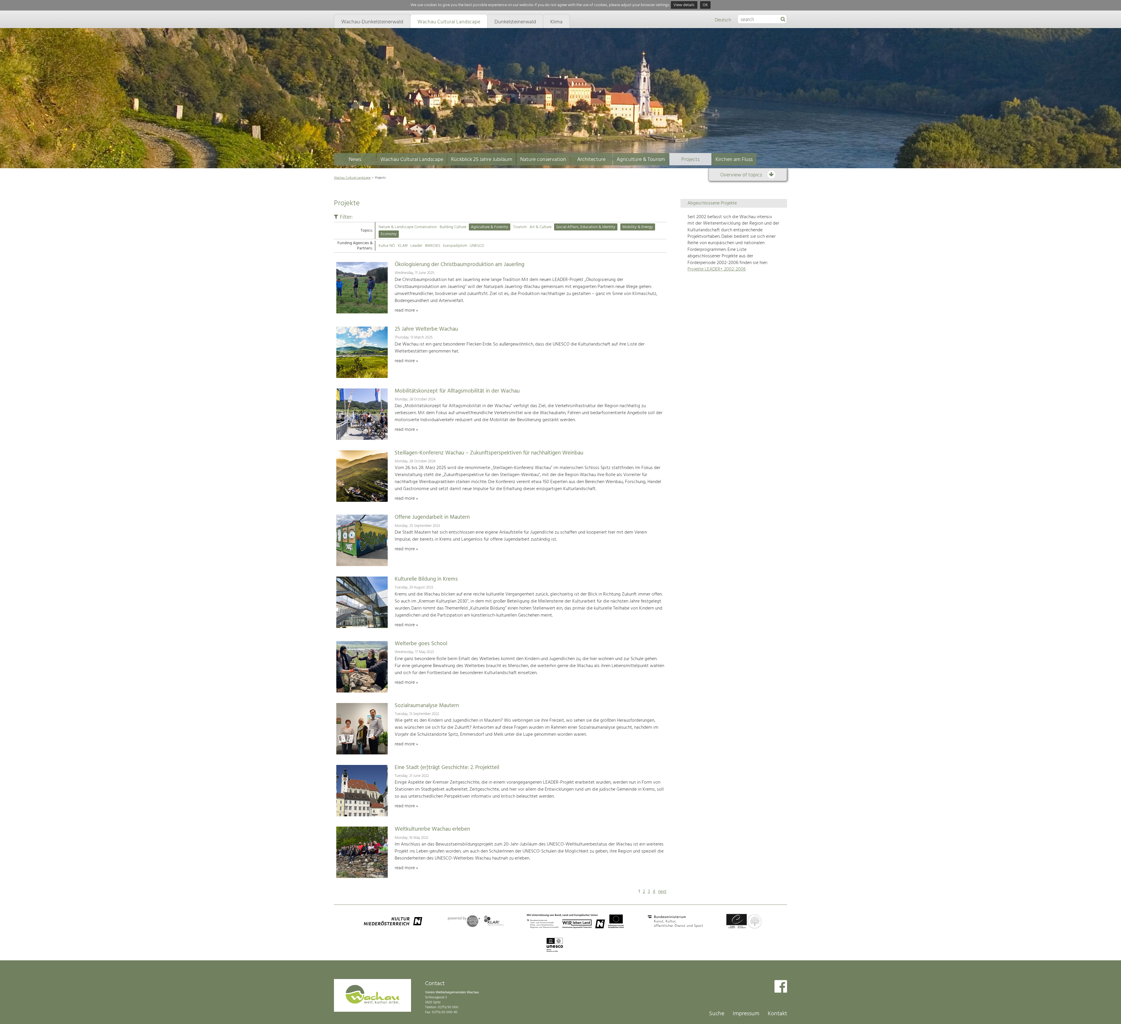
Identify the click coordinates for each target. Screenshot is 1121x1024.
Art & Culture (540, 227)
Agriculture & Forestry (489, 227)
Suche (716, 1013)
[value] (783, 19)
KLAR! (403, 245)
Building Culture (453, 227)
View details (683, 5)
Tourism (520, 227)
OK (705, 5)
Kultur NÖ (387, 245)
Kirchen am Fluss (734, 159)
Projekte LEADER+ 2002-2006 (716, 269)
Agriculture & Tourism (641, 159)
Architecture (591, 159)
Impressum (746, 1013)
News (355, 159)
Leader (416, 245)
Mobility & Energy (637, 227)
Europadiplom (455, 245)
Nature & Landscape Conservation (408, 227)
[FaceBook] (780, 987)
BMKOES (432, 245)
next (662, 891)
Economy (389, 234)
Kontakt (777, 1013)
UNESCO (477, 245)
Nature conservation (543, 159)
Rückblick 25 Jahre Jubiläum (481, 159)
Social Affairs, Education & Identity (585, 227)
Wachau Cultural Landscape (411, 159)
